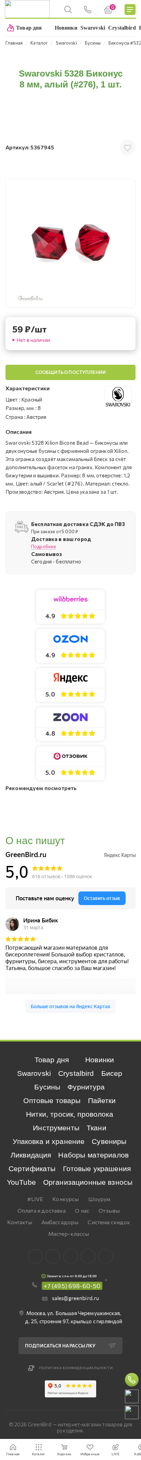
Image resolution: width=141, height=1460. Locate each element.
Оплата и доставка (41, 1210)
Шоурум (99, 1199)
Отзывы (109, 1210)
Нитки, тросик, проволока (69, 1114)
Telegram (70, 1256)
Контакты (19, 1222)
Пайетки (102, 1100)
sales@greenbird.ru (75, 1298)
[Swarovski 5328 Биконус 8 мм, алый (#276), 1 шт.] (70, 243)
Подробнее (43, 546)
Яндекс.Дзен (105, 1256)
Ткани (96, 1128)
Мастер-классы (68, 1233)
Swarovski (34, 1073)
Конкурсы (65, 1199)
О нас (82, 1210)
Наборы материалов (93, 1155)
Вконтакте (35, 1256)
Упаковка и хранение (49, 1141)
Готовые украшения (97, 1168)
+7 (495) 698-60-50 (72, 1286)
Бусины (47, 1087)
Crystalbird (76, 1073)
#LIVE (35, 1199)
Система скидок (109, 1222)
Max (53, 1256)
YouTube (21, 1182)
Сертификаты (32, 1168)
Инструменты (56, 1128)
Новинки (99, 1060)
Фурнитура (86, 1087)
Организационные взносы (87, 1182)
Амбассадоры (60, 1222)
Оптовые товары (51, 1100)
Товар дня (52, 1060)
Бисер (112, 1073)
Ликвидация (31, 1155)
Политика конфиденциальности (76, 1368)
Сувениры (109, 1141)
